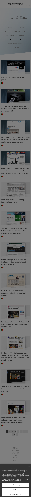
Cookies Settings (15, 485)
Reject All (15, 490)
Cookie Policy (11, 480)
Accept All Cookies (15, 494)
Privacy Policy (18, 480)
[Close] (29, 466)
